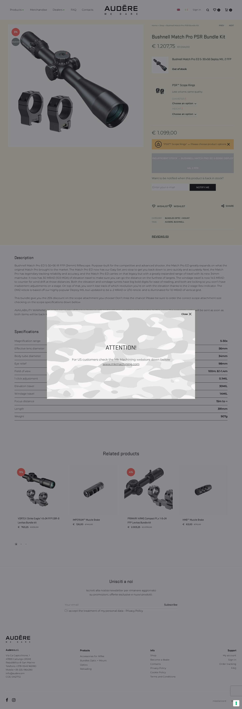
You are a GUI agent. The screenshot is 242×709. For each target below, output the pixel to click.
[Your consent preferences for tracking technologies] (236, 703)
